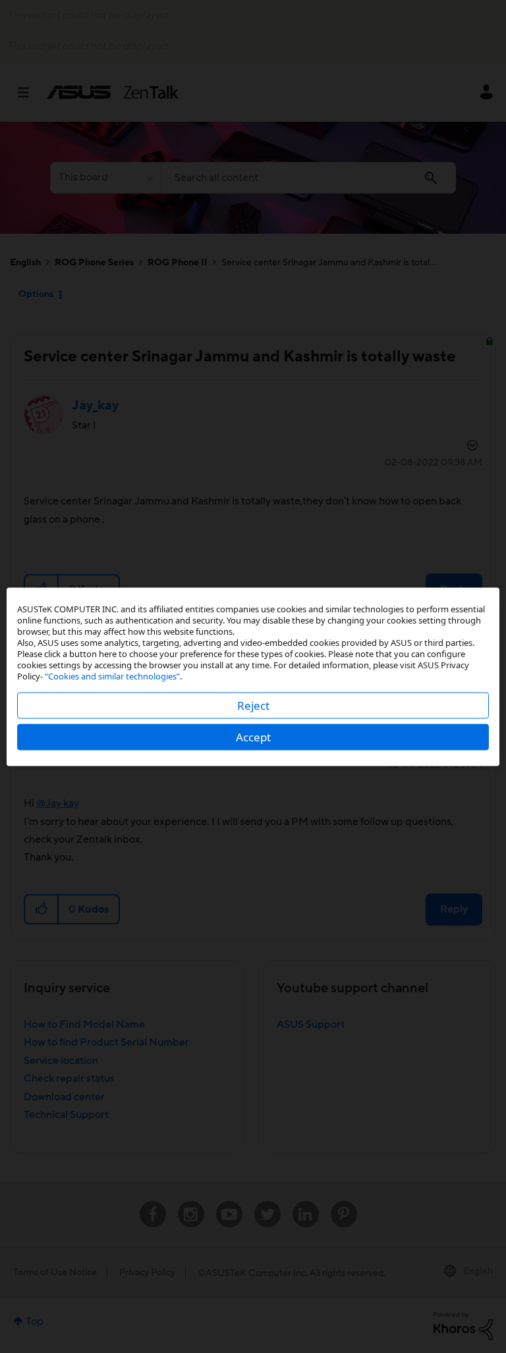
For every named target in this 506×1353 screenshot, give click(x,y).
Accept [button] (253, 736)
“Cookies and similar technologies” (112, 675)
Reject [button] (253, 704)
